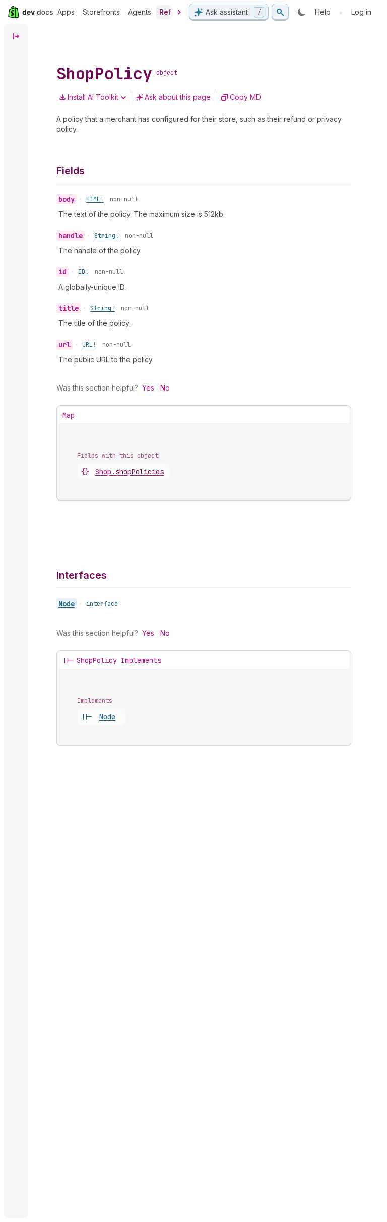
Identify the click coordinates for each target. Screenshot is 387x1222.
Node (66, 603)
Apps (66, 12)
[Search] (280, 12)
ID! (83, 272)
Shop (129, 471)
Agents (139, 12)
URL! (89, 345)
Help (323, 12)
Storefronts (101, 12)
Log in (361, 12)
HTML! (95, 199)
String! (106, 236)
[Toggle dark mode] (302, 12)
